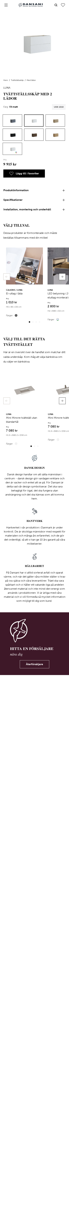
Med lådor (31, 80)
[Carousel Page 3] (36, 322)
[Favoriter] (63, 5)
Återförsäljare (34, 664)
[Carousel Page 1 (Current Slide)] (29, 322)
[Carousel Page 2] (32, 322)
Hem (5, 80)
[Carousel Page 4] (39, 322)
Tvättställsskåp (17, 80)
